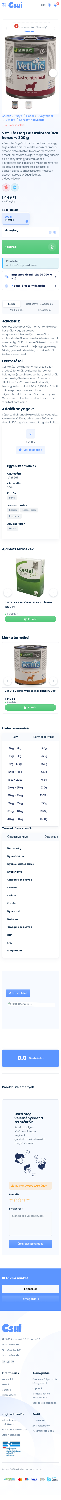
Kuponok (37, 1388)
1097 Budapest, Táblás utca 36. (23, 1339)
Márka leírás (17, 310)
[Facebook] (3, 1361)
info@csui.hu (12, 1344)
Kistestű (13, 510)
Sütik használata (11, 1434)
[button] (30, 276)
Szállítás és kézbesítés (45, 1402)
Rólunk (5, 1384)
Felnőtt (12, 528)
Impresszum (9, 1395)
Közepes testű (29, 510)
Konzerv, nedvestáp (32, 120)
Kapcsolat (30, 1289)
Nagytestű (14, 516)
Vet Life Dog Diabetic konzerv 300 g (27, 690)
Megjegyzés (16, 1208)
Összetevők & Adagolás (39, 304)
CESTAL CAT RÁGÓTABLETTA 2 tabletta (28, 602)
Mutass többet (18, 993)
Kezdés (29, 31)
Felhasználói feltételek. (15, 1429)
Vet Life (10, 120)
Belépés (40, 1420)
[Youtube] (12, 1361)
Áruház (6, 116)
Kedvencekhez (17, 125)
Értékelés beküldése (30, 1244)
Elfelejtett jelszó (44, 1431)
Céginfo (6, 1389)
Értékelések (44, 310)
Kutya (18, 116)
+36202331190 (13, 1349)
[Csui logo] (15, 5)
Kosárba (11, 247)
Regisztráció (42, 1425)
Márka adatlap (32, 450)
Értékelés (14, 1194)
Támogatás (29, 1299)
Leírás (11, 304)
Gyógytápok (46, 116)
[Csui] (11, 1328)
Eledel (30, 116)
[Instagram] (8, 1361)
